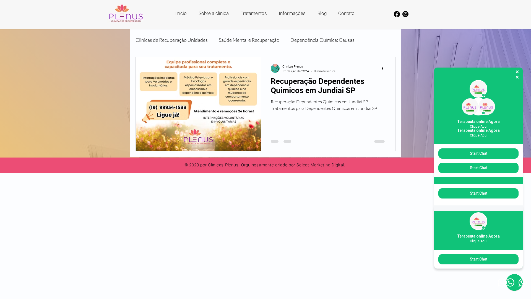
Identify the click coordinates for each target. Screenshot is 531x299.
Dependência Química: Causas (322, 40)
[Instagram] (405, 14)
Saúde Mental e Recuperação (249, 40)
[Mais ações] (384, 68)
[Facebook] (397, 14)
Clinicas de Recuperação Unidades (172, 40)
